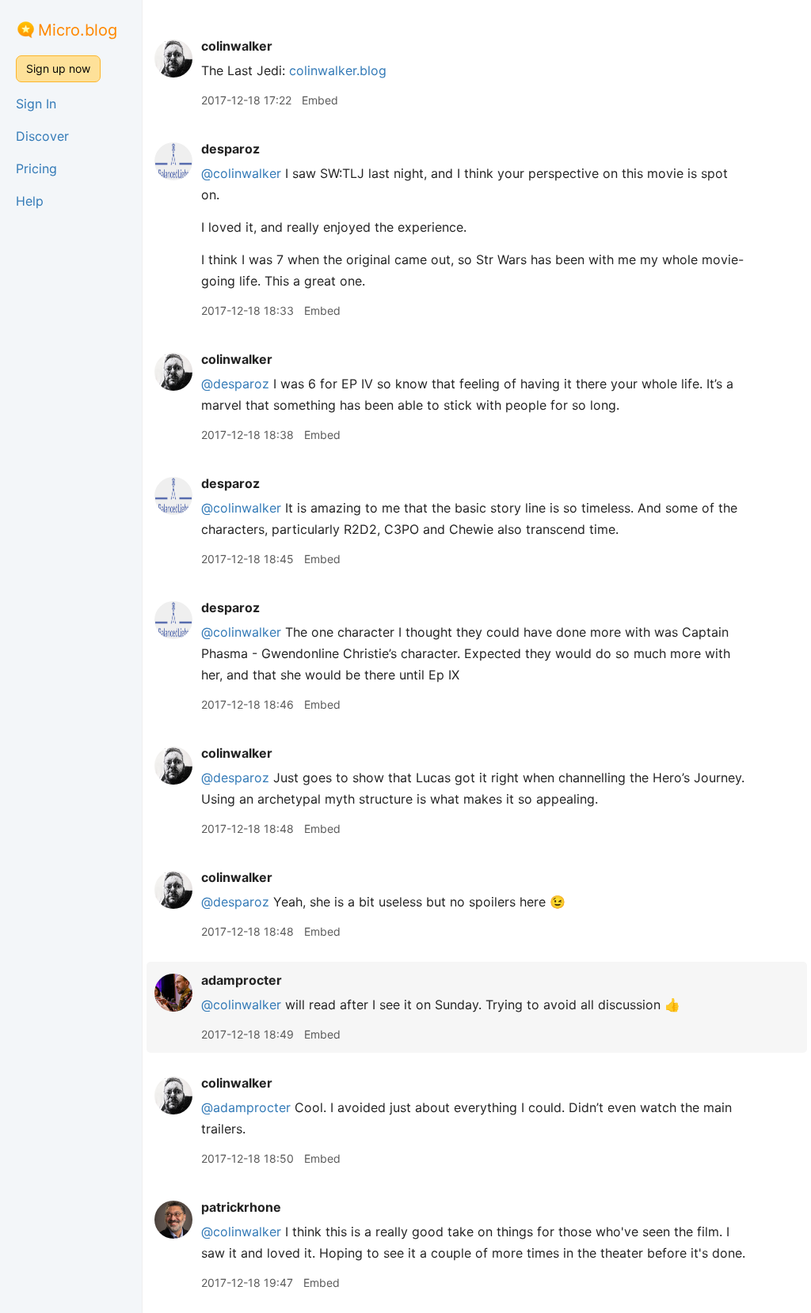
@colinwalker (241, 173)
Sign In (36, 104)
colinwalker (236, 46)
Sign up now (58, 68)
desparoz (230, 149)
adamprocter (241, 980)
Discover (42, 136)
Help (30, 201)
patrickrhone (241, 1207)
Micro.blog (77, 30)
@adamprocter (246, 1107)
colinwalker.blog (337, 70)
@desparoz (235, 384)
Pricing (36, 168)
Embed (320, 100)
